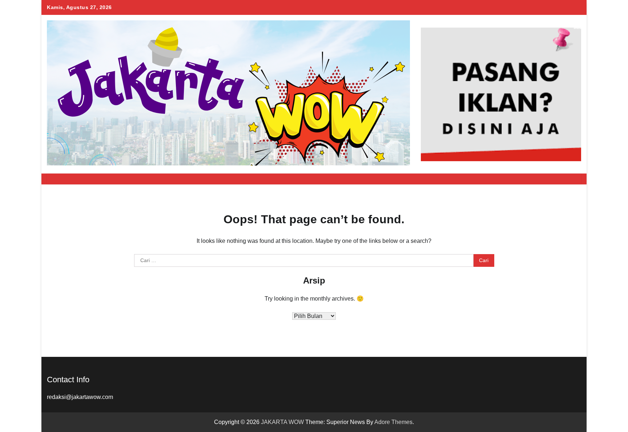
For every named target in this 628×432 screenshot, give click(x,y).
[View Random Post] (559, 179)
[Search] (572, 179)
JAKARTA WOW (282, 422)
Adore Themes (393, 422)
